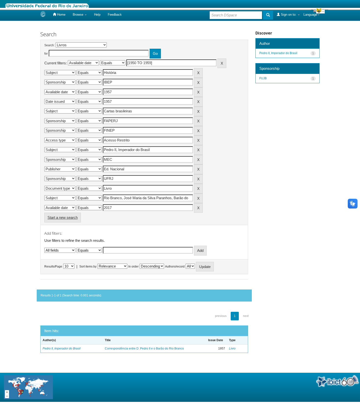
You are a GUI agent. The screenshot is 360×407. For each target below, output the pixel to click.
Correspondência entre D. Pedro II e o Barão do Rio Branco (144, 348)
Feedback (115, 14)
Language (310, 14)
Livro (232, 348)
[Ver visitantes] (28, 387)
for (46, 53)
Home (60, 14)
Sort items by (87, 266)
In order (133, 266)
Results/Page (53, 266)
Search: (49, 45)
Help (97, 14)
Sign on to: (288, 14)
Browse (78, 14)
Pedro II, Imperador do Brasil (62, 348)
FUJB (263, 78)
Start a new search (63, 217)
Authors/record (175, 266)
